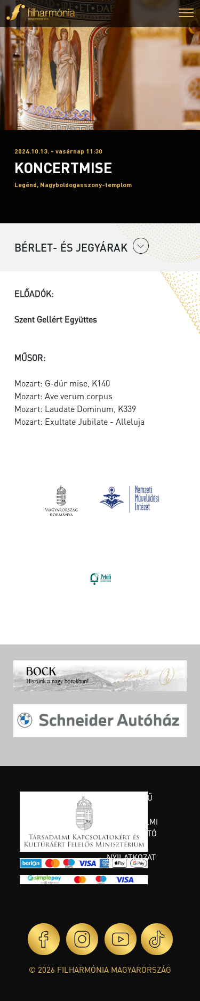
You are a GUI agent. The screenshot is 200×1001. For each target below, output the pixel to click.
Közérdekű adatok (130, 803)
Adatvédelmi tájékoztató (132, 827)
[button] (186, 14)
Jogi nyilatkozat (131, 851)
